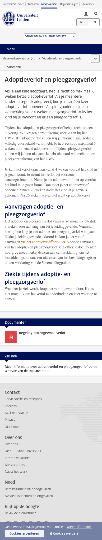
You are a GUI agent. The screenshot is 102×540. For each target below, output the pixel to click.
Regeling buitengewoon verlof (42, 333)
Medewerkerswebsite (15, 58)
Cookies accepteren (24, 533)
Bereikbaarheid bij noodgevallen (28, 489)
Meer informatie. (79, 527)
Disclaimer (12, 427)
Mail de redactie (16, 413)
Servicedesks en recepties (23, 399)
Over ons (11, 444)
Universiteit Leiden (13, 4)
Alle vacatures (15, 465)
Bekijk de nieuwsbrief (20, 513)
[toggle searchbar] (96, 13)
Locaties (11, 406)
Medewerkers (49, 4)
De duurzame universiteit (23, 451)
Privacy (10, 420)
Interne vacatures (17, 458)
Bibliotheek (87, 4)
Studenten (33, 4)
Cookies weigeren (66, 533)
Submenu (14, 67)
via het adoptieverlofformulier (43, 241)
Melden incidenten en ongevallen (29, 496)
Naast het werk (16, 471)
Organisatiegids (69, 4)
